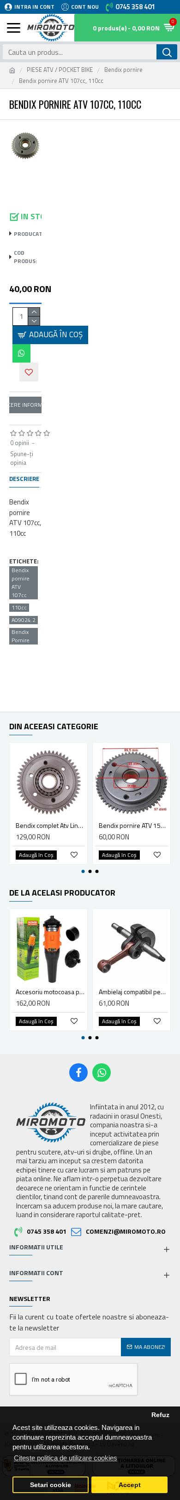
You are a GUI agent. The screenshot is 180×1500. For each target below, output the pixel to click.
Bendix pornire (123, 69)
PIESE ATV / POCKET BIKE (60, 69)
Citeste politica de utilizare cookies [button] (65, 1458)
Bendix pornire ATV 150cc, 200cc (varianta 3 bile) (133, 825)
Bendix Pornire (21, 636)
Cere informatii (25, 404)
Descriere (24, 479)
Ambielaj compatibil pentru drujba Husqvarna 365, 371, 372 (133, 992)
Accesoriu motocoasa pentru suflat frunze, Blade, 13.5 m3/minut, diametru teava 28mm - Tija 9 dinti (50, 992)
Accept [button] (130, 1485)
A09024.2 (24, 620)
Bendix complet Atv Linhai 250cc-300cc (50, 825)
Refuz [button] (160, 1415)
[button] (83, 871)
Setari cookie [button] (50, 1485)
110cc (19, 608)
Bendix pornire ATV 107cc (21, 582)
